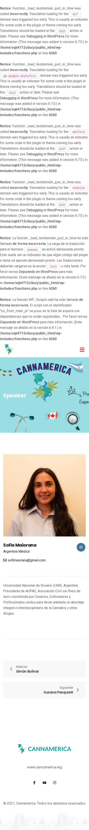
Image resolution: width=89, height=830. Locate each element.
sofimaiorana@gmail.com (27, 560)
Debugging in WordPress (45, 36)
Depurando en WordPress (38, 272)
